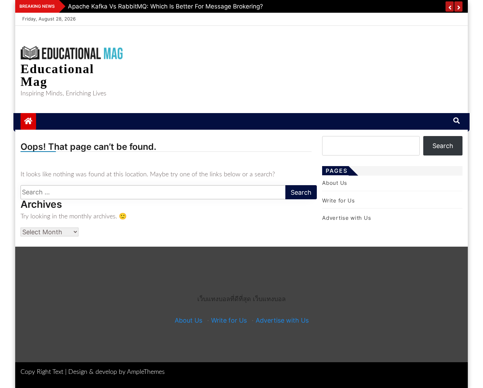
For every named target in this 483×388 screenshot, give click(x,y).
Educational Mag (57, 75)
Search (442, 145)
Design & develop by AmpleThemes (116, 372)
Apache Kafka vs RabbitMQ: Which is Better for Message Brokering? (165, 6)
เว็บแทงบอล (269, 298)
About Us (334, 183)
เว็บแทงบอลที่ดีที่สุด (224, 298)
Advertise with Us (346, 217)
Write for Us (338, 200)
